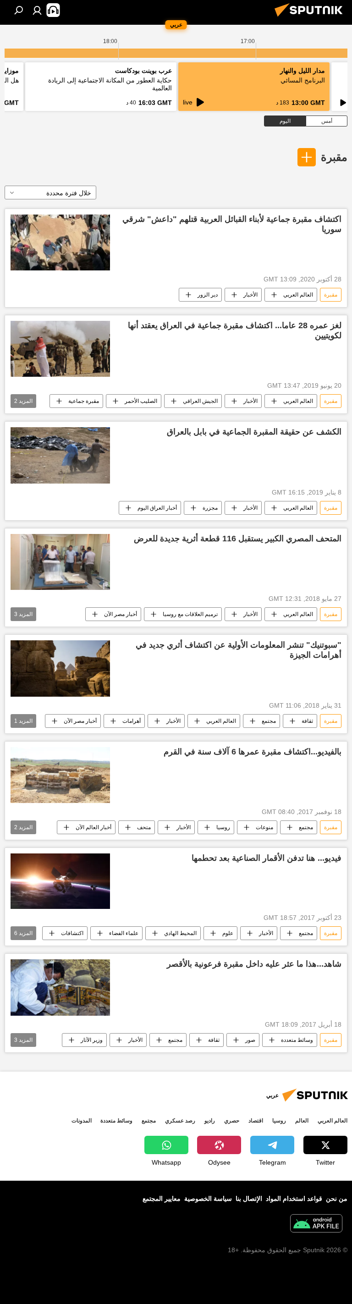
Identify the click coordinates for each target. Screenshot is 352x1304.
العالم (301, 1120)
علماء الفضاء (123, 933)
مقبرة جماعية (83, 401)
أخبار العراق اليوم (157, 508)
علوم (227, 933)
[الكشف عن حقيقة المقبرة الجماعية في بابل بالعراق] (60, 455)
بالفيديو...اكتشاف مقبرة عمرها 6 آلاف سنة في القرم (252, 751)
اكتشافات (72, 933)
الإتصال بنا (249, 1198)
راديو (209, 1120)
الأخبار (250, 295)
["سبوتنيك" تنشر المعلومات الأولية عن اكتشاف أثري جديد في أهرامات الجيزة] (60, 668)
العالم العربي (298, 295)
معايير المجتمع (162, 1198)
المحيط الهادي (180, 933)
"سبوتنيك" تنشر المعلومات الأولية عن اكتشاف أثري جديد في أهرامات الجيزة (238, 650)
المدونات (82, 1120)
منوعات (264, 827)
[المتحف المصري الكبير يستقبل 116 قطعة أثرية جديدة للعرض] (60, 562)
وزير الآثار (92, 1040)
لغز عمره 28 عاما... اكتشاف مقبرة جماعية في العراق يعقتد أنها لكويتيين (234, 330)
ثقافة (307, 721)
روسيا (223, 827)
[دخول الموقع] (37, 10)
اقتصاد (255, 1120)
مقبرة (334, 157)
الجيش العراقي (200, 401)
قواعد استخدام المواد (294, 1198)
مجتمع (269, 721)
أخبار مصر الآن (120, 614)
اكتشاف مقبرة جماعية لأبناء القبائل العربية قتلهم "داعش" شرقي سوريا (231, 224)
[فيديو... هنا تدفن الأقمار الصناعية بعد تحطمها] (60, 881)
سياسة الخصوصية (208, 1198)
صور (250, 1040)
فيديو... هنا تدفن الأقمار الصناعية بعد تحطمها (266, 858)
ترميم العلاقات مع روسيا (190, 614)
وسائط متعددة (297, 1040)
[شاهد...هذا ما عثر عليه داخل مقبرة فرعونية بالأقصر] (60, 987)
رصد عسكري (180, 1120)
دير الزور (208, 295)
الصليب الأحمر (141, 401)
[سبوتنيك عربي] (311, 18)
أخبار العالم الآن (93, 827)
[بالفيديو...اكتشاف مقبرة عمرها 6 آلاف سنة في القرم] (60, 775)
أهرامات (131, 721)
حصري (231, 1120)
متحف (144, 827)
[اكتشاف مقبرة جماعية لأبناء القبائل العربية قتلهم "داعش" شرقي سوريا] (60, 242)
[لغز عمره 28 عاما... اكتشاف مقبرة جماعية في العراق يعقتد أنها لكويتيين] (60, 349)
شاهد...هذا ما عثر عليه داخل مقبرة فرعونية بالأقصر (254, 963)
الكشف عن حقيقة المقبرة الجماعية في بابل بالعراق (254, 431)
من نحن (336, 1198)
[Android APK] (316, 1224)
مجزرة (210, 508)
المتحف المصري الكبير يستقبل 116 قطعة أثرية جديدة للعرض (237, 538)
